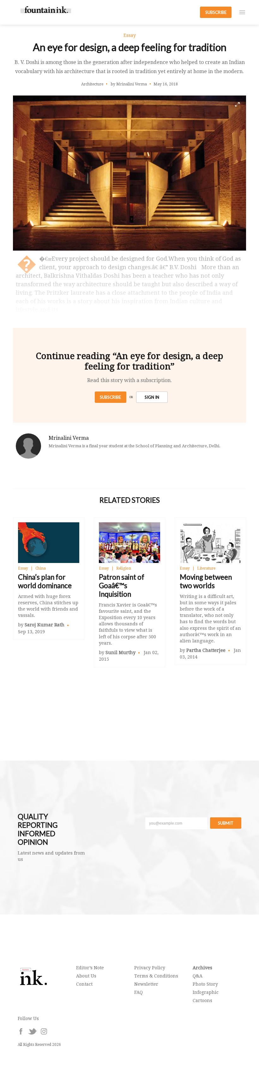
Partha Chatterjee (206, 650)
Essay (23, 568)
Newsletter (146, 984)
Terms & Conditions (156, 975)
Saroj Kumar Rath (44, 624)
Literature (206, 568)
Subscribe (110, 397)
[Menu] (242, 12)
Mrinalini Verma (69, 438)
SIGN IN (152, 397)
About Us (86, 975)
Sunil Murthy (120, 652)
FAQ (138, 992)
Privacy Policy (149, 967)
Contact (84, 984)
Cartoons (202, 1000)
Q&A (197, 975)
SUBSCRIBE (215, 12)
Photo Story (205, 984)
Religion (123, 568)
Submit (225, 823)
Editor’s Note (90, 967)
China (40, 568)
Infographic (206, 992)
